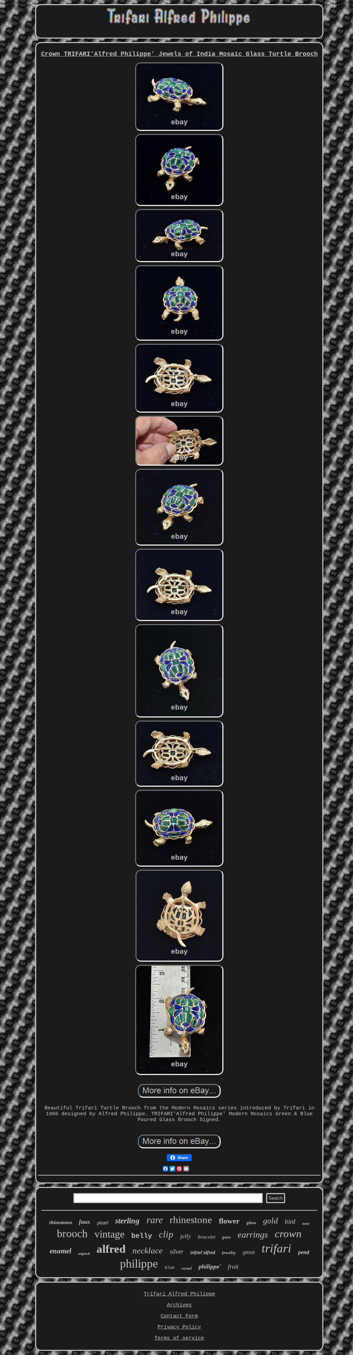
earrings (253, 1235)
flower (229, 1221)
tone (305, 1223)
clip (166, 1234)
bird (290, 1221)
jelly (185, 1236)
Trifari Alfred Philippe (179, 1294)
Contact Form (179, 1316)
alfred (111, 1249)
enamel (60, 1251)
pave (226, 1237)
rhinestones (60, 1222)
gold (270, 1220)
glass (251, 1222)
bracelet (206, 1237)
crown (288, 1234)
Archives (179, 1305)
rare (155, 1219)
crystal (186, 1268)
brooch (72, 1233)
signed (84, 1253)
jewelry (229, 1252)
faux (84, 1222)
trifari (276, 1248)
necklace (147, 1250)
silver (176, 1251)
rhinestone (191, 1219)
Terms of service (179, 1338)
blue (169, 1267)
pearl (102, 1222)
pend (303, 1252)
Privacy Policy (179, 1327)
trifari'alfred (202, 1252)
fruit (233, 1266)
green (249, 1252)
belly (141, 1236)
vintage (109, 1234)
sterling (127, 1221)
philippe (139, 1263)
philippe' (210, 1266)
